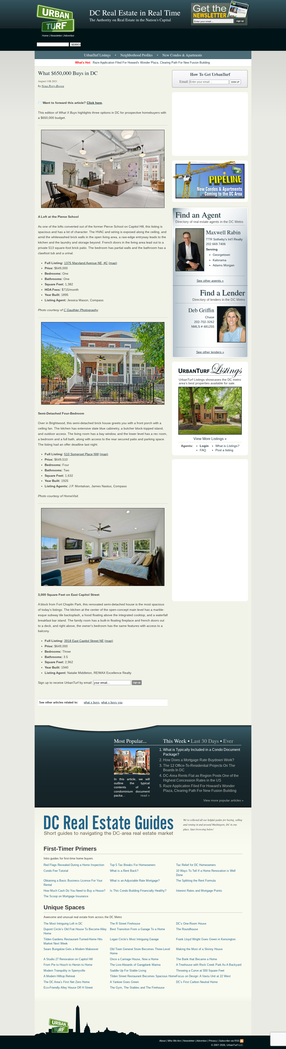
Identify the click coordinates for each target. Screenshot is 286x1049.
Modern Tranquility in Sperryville (64, 970)
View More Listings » (210, 439)
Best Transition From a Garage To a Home (137, 929)
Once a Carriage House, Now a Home (134, 959)
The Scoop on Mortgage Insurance (66, 896)
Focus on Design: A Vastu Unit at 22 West (203, 976)
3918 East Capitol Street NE (84, 641)
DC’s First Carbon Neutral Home (197, 982)
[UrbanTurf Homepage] (59, 19)
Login (204, 446)
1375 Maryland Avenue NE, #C (86, 263)
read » (145, 795)
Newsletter (56, 35)
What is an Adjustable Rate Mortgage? (135, 880)
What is (227, 446)
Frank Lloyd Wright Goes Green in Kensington (206, 939)
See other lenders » (210, 352)
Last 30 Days (205, 740)
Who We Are (174, 1040)
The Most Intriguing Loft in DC (63, 923)
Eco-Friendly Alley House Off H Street (68, 987)
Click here (94, 103)
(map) (113, 263)
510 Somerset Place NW (81, 454)
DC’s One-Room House (191, 923)
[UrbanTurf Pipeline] (210, 201)
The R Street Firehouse (125, 923)
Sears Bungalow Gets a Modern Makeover (71, 949)
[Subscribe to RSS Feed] (242, 1040)
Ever (228, 740)
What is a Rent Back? (124, 870)
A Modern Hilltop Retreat (59, 976)
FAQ (203, 450)
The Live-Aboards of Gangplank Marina (135, 964)
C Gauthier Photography (81, 310)
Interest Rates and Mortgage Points (199, 890)
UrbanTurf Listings (97, 55)
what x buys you (111, 702)
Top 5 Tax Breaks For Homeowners (133, 865)
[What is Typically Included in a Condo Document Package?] (132, 774)
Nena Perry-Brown (53, 86)
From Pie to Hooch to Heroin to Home (68, 964)
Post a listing (224, 450)
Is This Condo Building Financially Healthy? (138, 890)
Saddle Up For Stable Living (128, 970)
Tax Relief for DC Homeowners (196, 865)
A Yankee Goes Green (124, 982)
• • (143, 55)
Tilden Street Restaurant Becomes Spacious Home (143, 976)
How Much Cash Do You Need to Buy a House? (74, 890)
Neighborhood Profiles (136, 55)
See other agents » (210, 280)
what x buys (91, 702)
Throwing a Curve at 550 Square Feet (200, 970)
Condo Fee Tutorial (56, 870)
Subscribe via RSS (229, 1040)
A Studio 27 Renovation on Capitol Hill (68, 959)
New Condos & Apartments (182, 55)
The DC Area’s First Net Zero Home (67, 982)
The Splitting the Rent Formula (196, 880)
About (162, 1040)
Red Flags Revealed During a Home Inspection (74, 865)
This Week (174, 740)
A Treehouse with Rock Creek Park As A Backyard (208, 964)
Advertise (69, 35)
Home (45, 35)
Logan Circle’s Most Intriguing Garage (134, 939)
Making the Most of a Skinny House (199, 949)
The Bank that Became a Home (196, 959)
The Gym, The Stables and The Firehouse (137, 987)
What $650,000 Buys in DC (68, 73)
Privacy (213, 1040)
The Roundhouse (187, 929)
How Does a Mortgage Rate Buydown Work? (198, 760)
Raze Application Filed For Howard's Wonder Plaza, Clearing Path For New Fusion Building (151, 62)
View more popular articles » (223, 800)
